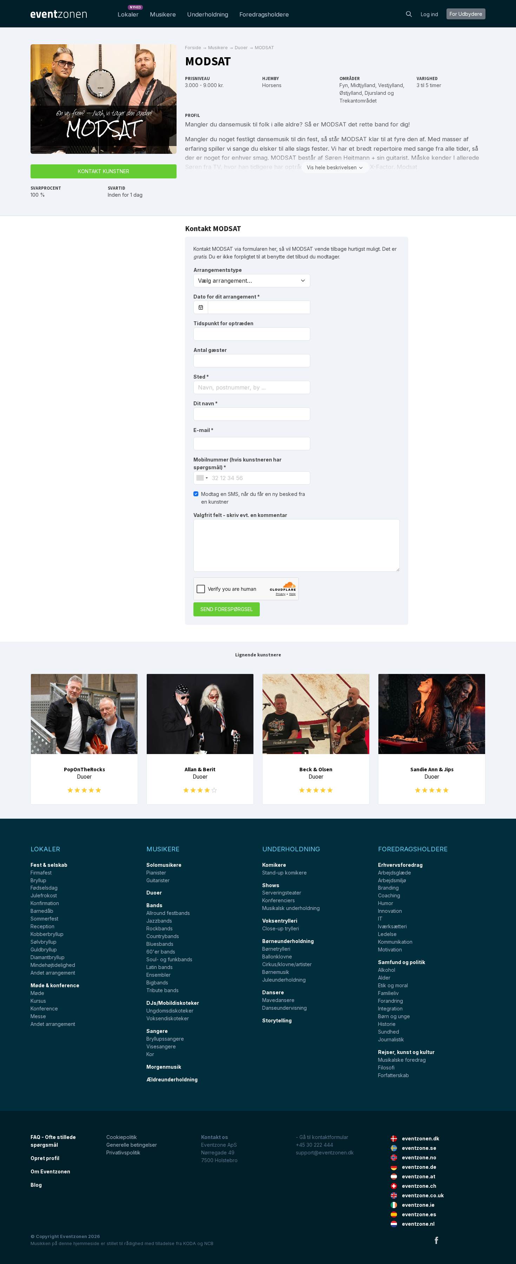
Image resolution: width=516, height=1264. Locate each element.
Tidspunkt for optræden (223, 323)
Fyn (343, 85)
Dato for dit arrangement (226, 297)
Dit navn (205, 403)
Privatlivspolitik (123, 1152)
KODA (189, 1243)
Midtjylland (363, 85)
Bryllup (38, 880)
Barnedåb (42, 911)
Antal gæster (210, 350)
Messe (38, 1016)
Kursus (38, 1001)
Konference (44, 1008)
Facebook (436, 1240)
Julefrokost (44, 895)
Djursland (375, 93)
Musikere (163, 14)
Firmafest (41, 873)
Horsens (272, 85)
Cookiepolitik (121, 1137)
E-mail (203, 430)
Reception (42, 926)
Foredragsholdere (264, 14)
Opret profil (45, 1158)
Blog (36, 1185)
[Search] (409, 13)
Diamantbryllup (48, 957)
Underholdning (207, 14)
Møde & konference (55, 985)
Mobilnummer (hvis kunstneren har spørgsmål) (237, 463)
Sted (201, 377)
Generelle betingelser (131, 1145)
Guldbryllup (44, 949)
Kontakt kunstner (103, 171)
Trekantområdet (358, 101)
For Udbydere (466, 14)
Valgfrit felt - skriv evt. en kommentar (240, 515)
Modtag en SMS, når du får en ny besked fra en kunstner (253, 498)
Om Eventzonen (50, 1171)
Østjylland (350, 93)
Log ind (429, 14)
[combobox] (251, 387)
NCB (208, 1243)
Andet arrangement (53, 973)
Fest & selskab (49, 865)
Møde (37, 993)
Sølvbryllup (44, 942)
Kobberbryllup (47, 934)
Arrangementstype (217, 270)
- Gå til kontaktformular (322, 1137)
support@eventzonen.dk (325, 1152)
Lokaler (129, 12)
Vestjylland (390, 85)
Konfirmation (45, 903)
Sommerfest (44, 919)
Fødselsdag (44, 888)
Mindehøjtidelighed (53, 965)
